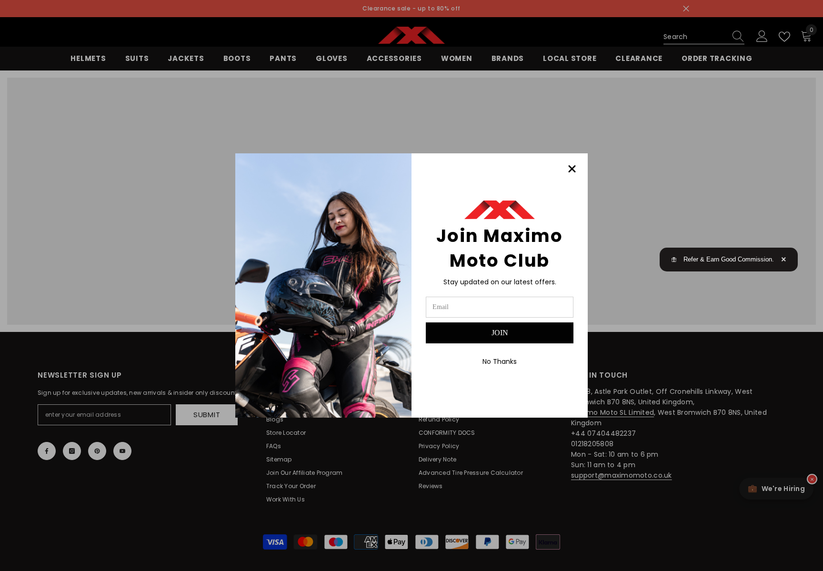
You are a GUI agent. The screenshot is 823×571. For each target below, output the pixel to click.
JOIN (500, 333)
